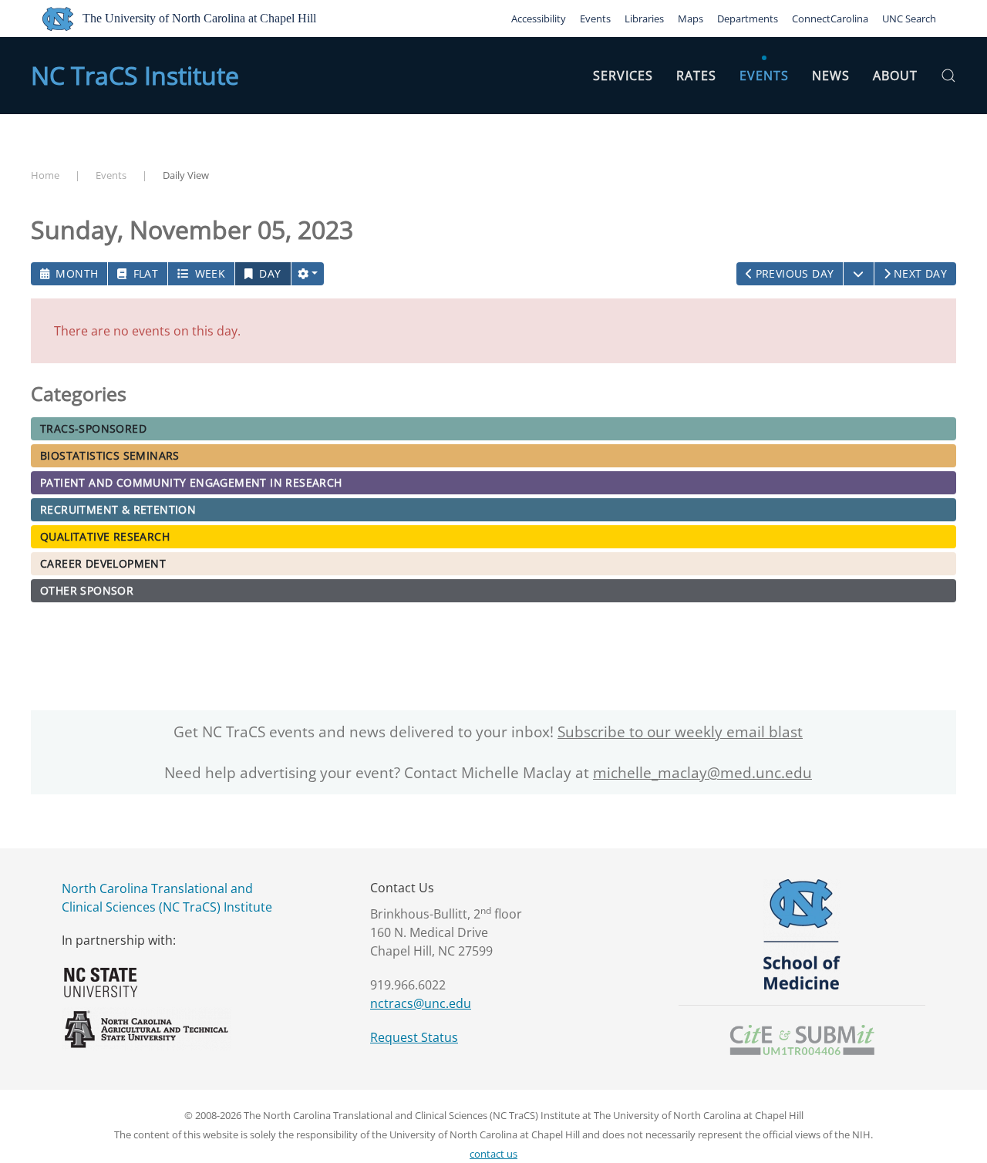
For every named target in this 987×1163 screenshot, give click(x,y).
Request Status (414, 1037)
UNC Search (909, 18)
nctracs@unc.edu (420, 1003)
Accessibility (538, 18)
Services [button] (623, 75)
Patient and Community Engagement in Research (191, 482)
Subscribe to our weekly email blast (680, 732)
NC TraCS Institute (135, 75)
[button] (948, 75)
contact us (493, 1154)
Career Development (103, 563)
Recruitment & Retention (118, 509)
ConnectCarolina (830, 18)
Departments (747, 18)
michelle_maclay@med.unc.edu (702, 773)
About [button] (895, 75)
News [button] (831, 75)
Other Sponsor (86, 590)
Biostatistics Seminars (110, 455)
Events (595, 18)
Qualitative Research (105, 536)
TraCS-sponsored (93, 428)
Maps (690, 18)
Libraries (644, 18)
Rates (696, 75)
